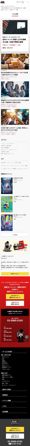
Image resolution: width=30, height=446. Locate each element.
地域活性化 (5, 363)
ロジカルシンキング (23, 168)
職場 (26, 165)
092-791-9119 (8, 340)
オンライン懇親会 (12, 168)
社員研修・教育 (5, 151)
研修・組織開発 (5, 147)
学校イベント (5, 365)
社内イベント (5, 357)
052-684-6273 (8, 332)
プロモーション (6, 369)
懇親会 (3, 361)
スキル (22, 165)
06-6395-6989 (8, 328)
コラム (4, 406)
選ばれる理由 (6, 389)
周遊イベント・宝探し (7, 377)
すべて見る (15, 235)
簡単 (16, 162)
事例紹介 (5, 395)
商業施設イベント (6, 367)
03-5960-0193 (15, 320)
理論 (19, 162)
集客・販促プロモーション (7, 153)
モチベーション (5, 165)
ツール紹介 (4, 168)
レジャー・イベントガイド (7, 143)
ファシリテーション (15, 165)
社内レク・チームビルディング (9, 149)
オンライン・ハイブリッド (8, 385)
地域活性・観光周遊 (6, 145)
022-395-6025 (8, 336)
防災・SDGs (5, 383)
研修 (3, 359)
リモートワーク (10, 162)
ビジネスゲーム (6, 381)
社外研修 (3, 162)
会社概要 (5, 412)
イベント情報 (6, 400)
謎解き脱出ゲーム (6, 375)
